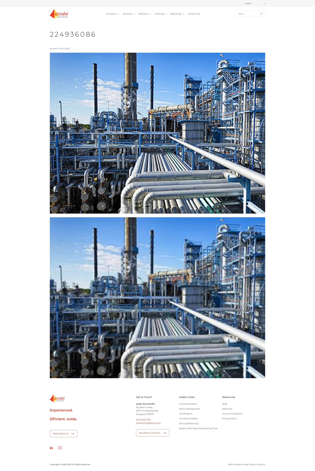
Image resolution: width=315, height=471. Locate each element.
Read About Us (60, 433)
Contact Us (194, 13)
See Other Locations (149, 432)
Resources (175, 13)
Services (127, 13)
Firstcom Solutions (256, 464)
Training (159, 13)
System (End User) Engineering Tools (198, 428)
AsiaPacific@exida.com (148, 423)
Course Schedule (188, 404)
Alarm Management (189, 408)
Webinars (227, 408)
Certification (185, 413)
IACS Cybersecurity (189, 423)
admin (55, 49)
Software (143, 13)
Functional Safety (188, 418)
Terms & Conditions (232, 413)
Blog (224, 404)
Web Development (236, 464)
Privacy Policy (229, 418)
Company (111, 13)
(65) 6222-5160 (143, 419)
